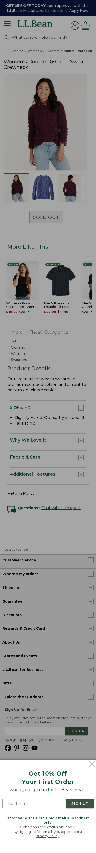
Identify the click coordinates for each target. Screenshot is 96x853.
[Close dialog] (90, 764)
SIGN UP (80, 803)
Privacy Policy (47, 836)
